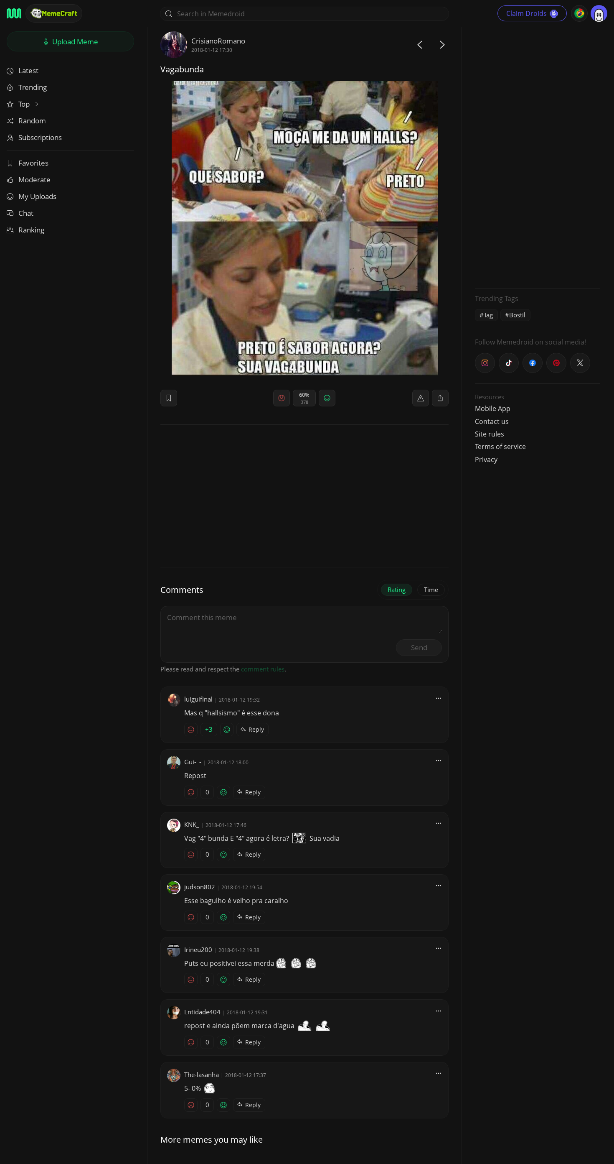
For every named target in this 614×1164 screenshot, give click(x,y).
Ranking (31, 230)
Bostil (517, 315)
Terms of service (500, 446)
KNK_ (192, 824)
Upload (74, 41)
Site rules (489, 434)
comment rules (262, 669)
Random (32, 120)
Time (431, 589)
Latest (28, 70)
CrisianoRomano (218, 41)
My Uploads (37, 196)
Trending (32, 87)
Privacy (486, 459)
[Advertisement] (537, 156)
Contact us (492, 421)
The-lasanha (202, 1074)
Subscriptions (40, 137)
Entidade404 (202, 1012)
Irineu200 (198, 949)
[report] (420, 398)
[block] (440, 398)
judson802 (200, 887)
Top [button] (24, 104)
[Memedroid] (14, 13)
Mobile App (492, 408)
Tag (488, 315)
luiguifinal (198, 699)
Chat (25, 213)
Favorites (33, 163)
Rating (397, 589)
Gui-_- (193, 762)
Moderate (34, 179)
